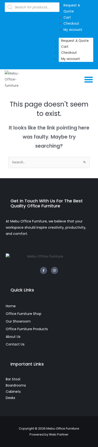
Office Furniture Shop (23, 313)
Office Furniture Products (27, 329)
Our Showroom (18, 321)
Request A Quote (75, 40)
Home (11, 306)
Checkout (69, 52)
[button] (89, 80)
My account (70, 59)
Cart (65, 46)
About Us (13, 336)
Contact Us (15, 344)
